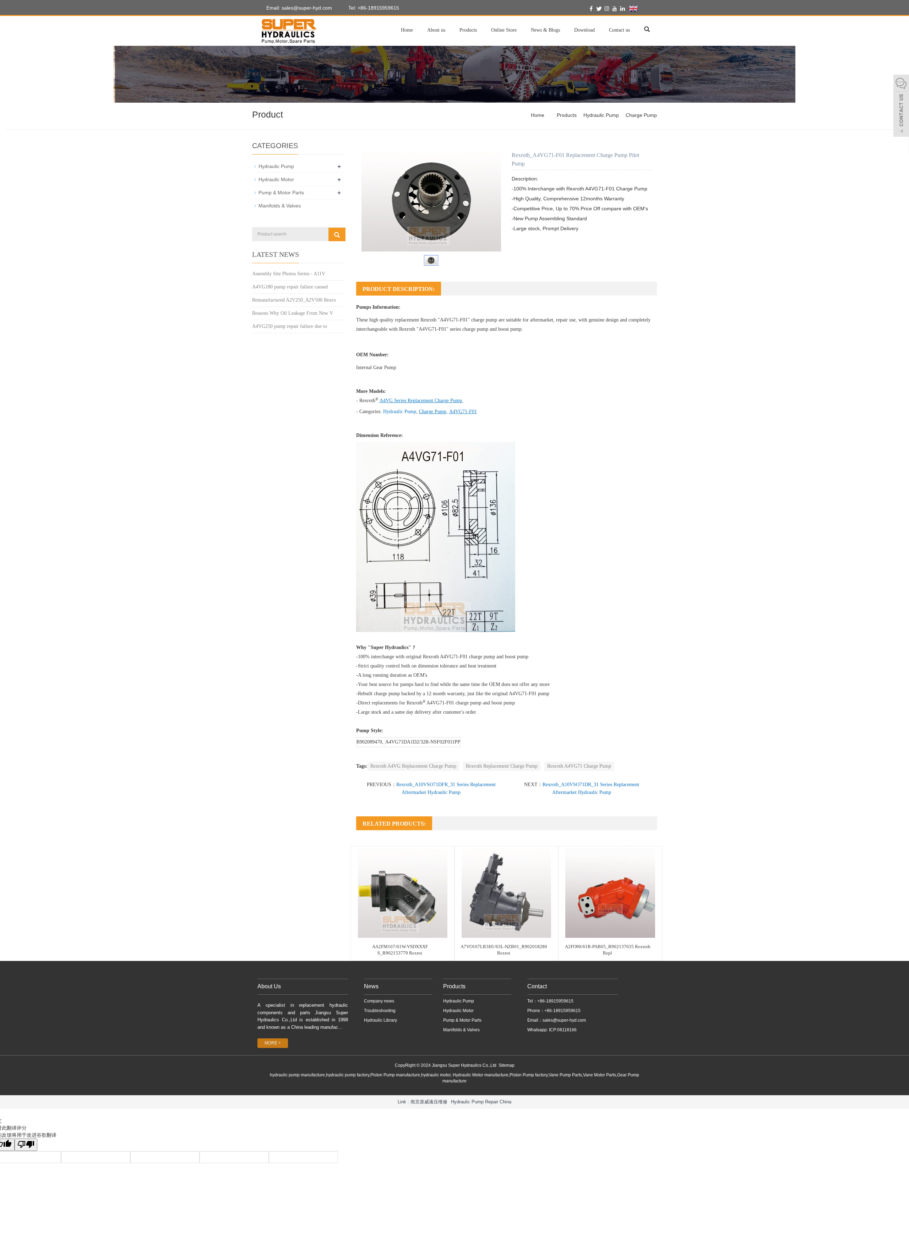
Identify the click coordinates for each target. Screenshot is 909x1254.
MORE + (273, 1043)
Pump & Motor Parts (281, 192)
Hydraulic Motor (276, 179)
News (371, 986)
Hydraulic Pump (601, 115)
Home (407, 30)
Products (468, 30)
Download (584, 30)
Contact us (619, 30)
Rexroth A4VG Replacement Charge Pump (413, 766)
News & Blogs (545, 30)
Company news (379, 1001)
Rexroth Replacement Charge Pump (502, 766)
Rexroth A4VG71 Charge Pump (579, 766)
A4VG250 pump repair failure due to (289, 326)
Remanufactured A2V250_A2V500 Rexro (294, 300)
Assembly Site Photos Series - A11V (288, 273)
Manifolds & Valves (279, 206)
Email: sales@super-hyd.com (298, 8)
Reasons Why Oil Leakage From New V (292, 313)
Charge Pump (641, 115)
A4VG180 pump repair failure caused (290, 287)
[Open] (901, 107)
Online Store (504, 30)
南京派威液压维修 (428, 1101)
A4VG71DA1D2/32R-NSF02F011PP (422, 742)
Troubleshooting (380, 1010)
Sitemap (507, 1065)
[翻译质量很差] (26, 1145)
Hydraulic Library (380, 1020)
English (647, 8)
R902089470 (369, 742)
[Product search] (336, 234)
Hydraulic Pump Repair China (481, 1101)
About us (436, 30)
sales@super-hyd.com (564, 1020)
